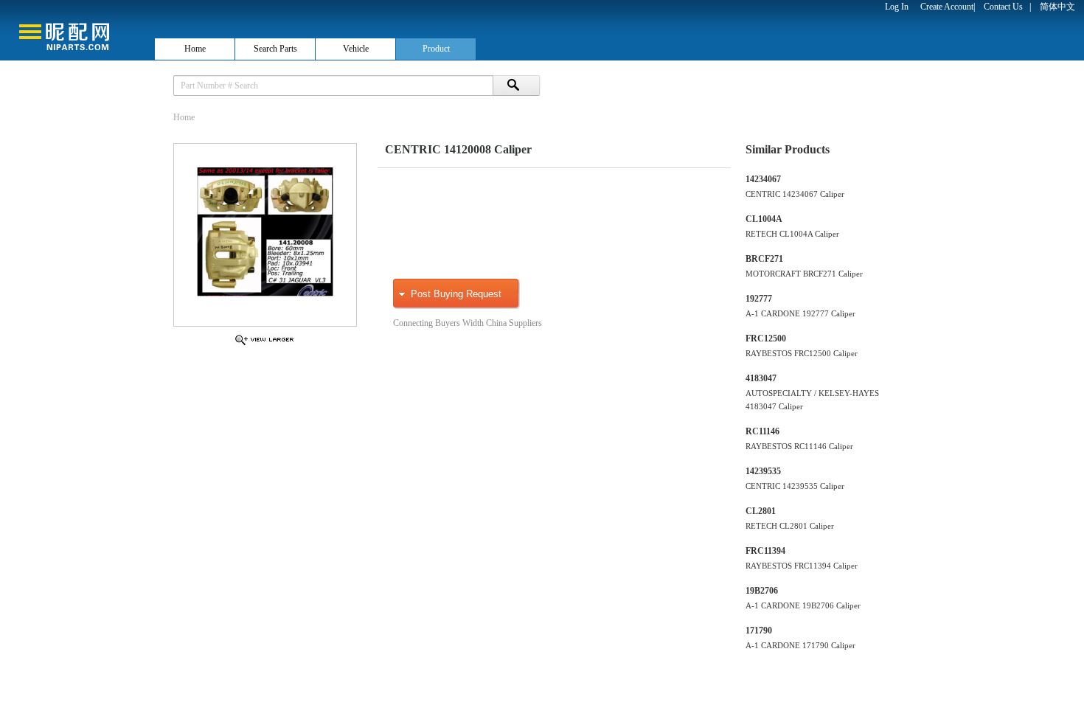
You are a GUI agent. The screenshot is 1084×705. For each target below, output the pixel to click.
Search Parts (275, 49)
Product (436, 49)
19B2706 (762, 591)
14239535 (763, 471)
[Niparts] (76, 29)
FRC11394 (765, 551)
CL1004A (764, 219)
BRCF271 (764, 259)
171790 (759, 630)
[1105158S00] (264, 344)
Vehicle (356, 49)
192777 (759, 299)
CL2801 (761, 511)
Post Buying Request (456, 293)
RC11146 (762, 431)
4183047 (761, 378)
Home (195, 49)
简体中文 (1057, 6)
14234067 (763, 179)
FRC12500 (766, 338)
